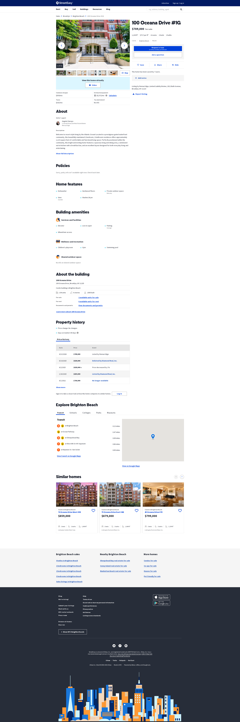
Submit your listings (66, 606)
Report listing (141, 94)
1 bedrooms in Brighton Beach (68, 566)
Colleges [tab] (86, 412)
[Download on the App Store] (161, 597)
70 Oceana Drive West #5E (69, 512)
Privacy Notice (88, 609)
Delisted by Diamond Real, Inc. (104, 361)
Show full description (65, 153)
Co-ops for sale (150, 566)
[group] (76, 507)
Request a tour (158, 48)
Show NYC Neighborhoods (72, 632)
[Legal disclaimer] (106, 95)
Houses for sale (150, 571)
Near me (61, 625)
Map (126, 73)
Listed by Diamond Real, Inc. (103, 374)
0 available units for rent (88, 301)
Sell (74, 9)
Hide (177, 65)
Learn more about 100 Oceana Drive (70, 312)
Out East (131, 660)
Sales (58, 16)
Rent (58, 9)
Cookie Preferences (90, 606)
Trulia (115, 660)
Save (142, 65)
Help (84, 596)
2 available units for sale (88, 297)
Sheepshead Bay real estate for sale (115, 560)
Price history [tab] (63, 339)
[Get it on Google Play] (161, 603)
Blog (108, 9)
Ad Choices (86, 612)
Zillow (108, 660)
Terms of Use (87, 599)
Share (159, 65)
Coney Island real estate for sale (113, 566)
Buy (66, 9)
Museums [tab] (111, 412)
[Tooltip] (78, 333)
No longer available (100, 380)
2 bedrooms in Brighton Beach (68, 571)
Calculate (113, 95)
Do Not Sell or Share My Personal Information (98, 603)
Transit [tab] (60, 412)
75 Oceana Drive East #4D (113, 512)
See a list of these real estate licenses (129, 654)
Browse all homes (65, 622)
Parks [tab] (98, 412)
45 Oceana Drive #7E (154, 512)
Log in (119, 394)
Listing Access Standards (92, 616)
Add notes (142, 78)
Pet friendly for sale (152, 576)
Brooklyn (66, 16)
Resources (97, 9)
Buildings (84, 9)
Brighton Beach (78, 16)
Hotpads (122, 660)
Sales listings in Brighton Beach (69, 581)
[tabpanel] (93, 367)
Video (94, 85)
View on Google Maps (131, 466)
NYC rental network (66, 612)
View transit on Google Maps (69, 456)
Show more (60, 387)
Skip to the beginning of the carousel (120, 536)
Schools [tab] (73, 412)
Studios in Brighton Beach (67, 560)
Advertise (165, 3)
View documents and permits (90, 305)
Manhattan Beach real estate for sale (115, 571)
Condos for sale (150, 560)
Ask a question (158, 55)
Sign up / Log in (178, 3)
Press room (62, 615)
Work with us (63, 609)
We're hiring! (63, 599)
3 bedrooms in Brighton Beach (68, 576)
